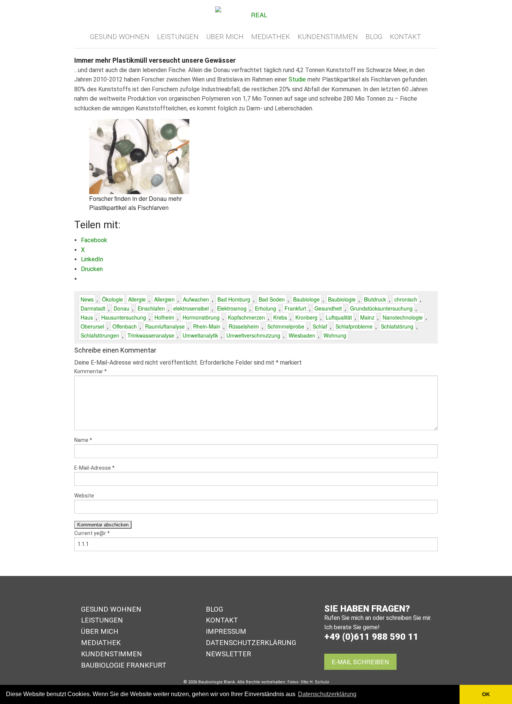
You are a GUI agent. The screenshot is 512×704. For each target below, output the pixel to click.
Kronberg (306, 317)
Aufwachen (196, 299)
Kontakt (405, 37)
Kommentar (90, 371)
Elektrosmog (232, 308)
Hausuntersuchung (123, 317)
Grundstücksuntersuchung (381, 308)
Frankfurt (295, 308)
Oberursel (92, 326)
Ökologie (112, 299)
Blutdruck (375, 299)
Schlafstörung (397, 326)
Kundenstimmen (328, 37)
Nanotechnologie (403, 317)
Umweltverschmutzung (253, 335)
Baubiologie (342, 299)
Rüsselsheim (244, 326)
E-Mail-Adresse (94, 468)
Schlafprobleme (354, 326)
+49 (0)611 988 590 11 (371, 637)
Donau (121, 308)
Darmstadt (93, 308)
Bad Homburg (233, 299)
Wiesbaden (302, 335)
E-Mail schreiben (360, 661)
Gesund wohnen (120, 37)
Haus (87, 317)
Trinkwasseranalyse (150, 335)
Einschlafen (151, 308)
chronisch (405, 299)
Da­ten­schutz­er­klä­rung (251, 643)
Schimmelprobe (285, 326)
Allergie (137, 299)
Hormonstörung (201, 317)
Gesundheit (328, 308)
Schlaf (320, 326)
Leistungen (178, 37)
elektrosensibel (191, 308)
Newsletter (228, 654)
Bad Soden (272, 299)
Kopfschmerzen (246, 317)
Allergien (164, 299)
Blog (373, 37)
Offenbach (124, 326)
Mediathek (270, 37)
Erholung (265, 308)
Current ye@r (92, 533)
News (87, 299)
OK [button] (486, 694)
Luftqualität (339, 317)
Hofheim (164, 317)
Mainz (367, 317)
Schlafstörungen (100, 335)
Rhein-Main (206, 326)
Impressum (226, 631)
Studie (297, 79)
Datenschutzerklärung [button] (327, 694)
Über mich (225, 37)
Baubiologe (306, 299)
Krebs (280, 317)
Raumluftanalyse (165, 326)
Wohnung (334, 335)
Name (83, 440)
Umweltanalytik (200, 335)
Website (84, 496)
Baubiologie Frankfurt (123, 665)
